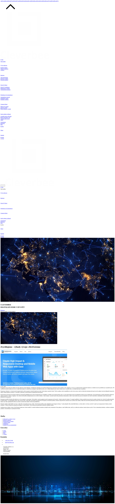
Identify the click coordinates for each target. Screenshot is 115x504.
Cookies (5, 434)
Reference (3, 123)
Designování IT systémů (8, 421)
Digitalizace (5, 423)
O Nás (2, 59)
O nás (4, 430)
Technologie (3, 122)
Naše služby (3, 61)
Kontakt (2, 137)
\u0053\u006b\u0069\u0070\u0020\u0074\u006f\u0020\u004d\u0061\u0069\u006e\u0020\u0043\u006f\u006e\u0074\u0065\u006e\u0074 (29, 1)
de (2, 138)
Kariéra (2, 126)
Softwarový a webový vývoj (9, 419)
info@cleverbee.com (9, 442)
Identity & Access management (9, 425)
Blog (2, 124)
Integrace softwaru (7, 420)
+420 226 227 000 (9, 440)
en (3, 138)
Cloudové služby (6, 422)
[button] (10, 11)
